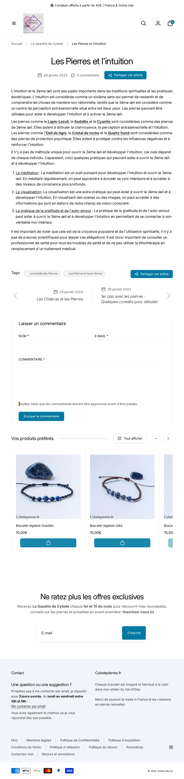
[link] (92, 5)
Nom (24, 336)
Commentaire (32, 359)
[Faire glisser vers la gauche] (156, 438)
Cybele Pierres (165, 771)
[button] (14, 23)
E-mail (101, 336)
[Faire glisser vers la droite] (168, 438)
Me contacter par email (28, 706)
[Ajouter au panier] (48, 542)
